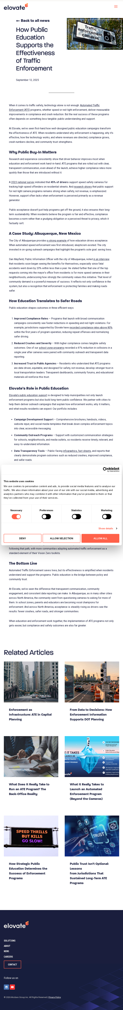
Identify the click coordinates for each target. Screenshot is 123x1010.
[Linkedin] (6, 987)
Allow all (100, 538)
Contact (12, 964)
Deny (22, 538)
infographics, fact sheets (77, 450)
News (6, 951)
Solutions (9, 940)
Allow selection (61, 538)
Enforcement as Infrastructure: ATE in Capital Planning (30, 714)
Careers (8, 956)
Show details (105, 528)
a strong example (57, 240)
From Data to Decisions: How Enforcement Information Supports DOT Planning (91, 714)
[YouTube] (12, 987)
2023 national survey (22, 182)
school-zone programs (51, 347)
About (7, 945)
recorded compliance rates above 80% (91, 327)
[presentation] (31, 682)
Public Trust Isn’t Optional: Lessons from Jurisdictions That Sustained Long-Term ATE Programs (89, 873)
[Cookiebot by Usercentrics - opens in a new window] (105, 469)
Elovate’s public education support (28, 395)
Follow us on (11, 978)
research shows (83, 186)
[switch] (46, 516)
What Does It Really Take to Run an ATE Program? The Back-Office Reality (29, 789)
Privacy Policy (55, 997)
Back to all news (35, 21)
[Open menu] (115, 6)
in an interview (101, 259)
